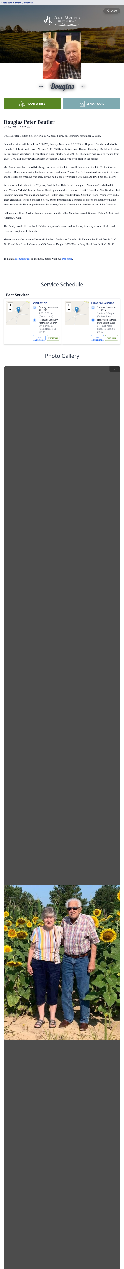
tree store (67, 258)
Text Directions (39, 338)
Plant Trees (53, 338)
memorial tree (23, 258)
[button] (18, 310)
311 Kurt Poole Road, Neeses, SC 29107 (47, 328)
